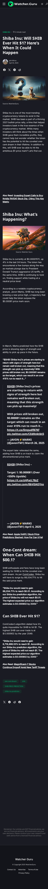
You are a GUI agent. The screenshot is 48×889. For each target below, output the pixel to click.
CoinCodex (28, 574)
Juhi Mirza (12, 60)
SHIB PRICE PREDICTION (14, 686)
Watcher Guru (24, 859)
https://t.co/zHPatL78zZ (22, 480)
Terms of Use (33, 870)
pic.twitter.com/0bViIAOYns (25, 484)
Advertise (21, 870)
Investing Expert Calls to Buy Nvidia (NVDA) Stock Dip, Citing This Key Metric (23, 198)
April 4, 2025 (33, 526)
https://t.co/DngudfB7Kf (23, 430)
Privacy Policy (24, 873)
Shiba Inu (6, 32)
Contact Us (11, 870)
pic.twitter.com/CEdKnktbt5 (25, 434)
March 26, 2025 (34, 443)
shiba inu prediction (12, 691)
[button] (4, 4)
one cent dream (11, 681)
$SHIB (11, 386)
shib (23, 681)
